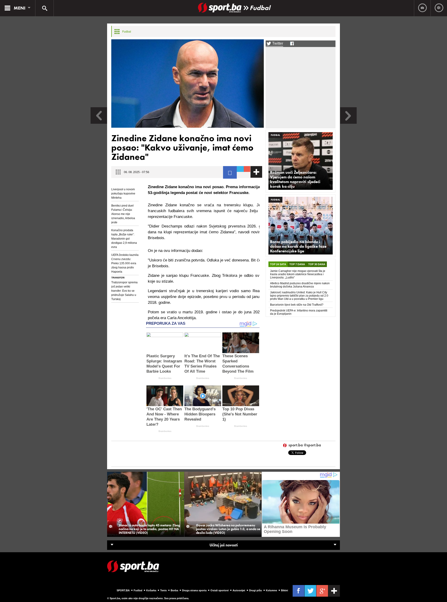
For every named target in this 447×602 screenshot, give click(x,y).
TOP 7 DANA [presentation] (297, 264)
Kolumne (271, 590)
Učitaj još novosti (224, 545)
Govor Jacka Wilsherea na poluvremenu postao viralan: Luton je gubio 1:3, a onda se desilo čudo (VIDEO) (228, 529)
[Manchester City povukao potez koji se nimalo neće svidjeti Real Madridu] (99, 122)
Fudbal (260, 8)
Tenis (163, 590)
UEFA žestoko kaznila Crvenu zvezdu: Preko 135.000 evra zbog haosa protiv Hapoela (125, 263)
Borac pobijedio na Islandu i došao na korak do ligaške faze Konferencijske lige (298, 246)
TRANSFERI (118, 277)
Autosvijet (239, 590)
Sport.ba (123, 590)
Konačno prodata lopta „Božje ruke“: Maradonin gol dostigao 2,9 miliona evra (124, 239)
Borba (174, 590)
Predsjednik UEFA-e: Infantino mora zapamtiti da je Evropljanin (298, 312)
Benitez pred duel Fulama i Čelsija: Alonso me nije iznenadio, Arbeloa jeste (123, 214)
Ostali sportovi (219, 590)
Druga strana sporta (194, 590)
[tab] (278, 264)
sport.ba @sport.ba (304, 445)
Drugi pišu (255, 590)
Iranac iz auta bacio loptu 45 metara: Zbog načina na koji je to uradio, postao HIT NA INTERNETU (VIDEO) (149, 529)
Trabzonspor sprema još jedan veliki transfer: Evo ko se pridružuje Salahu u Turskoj (124, 291)
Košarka (151, 590)
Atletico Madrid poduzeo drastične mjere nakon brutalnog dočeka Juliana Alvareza (300, 285)
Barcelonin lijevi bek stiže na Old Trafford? (296, 304)
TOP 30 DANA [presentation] (316, 264)
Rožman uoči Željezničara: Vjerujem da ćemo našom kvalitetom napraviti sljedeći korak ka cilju (295, 179)
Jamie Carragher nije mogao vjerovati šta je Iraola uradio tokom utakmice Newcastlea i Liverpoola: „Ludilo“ (297, 274)
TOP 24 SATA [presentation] (278, 264)
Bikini (284, 590)
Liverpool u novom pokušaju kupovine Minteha (123, 193)
